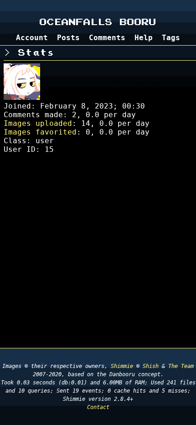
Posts (68, 37)
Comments (107, 37)
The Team (181, 366)
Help (143, 37)
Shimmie (122, 366)
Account (32, 37)
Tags (171, 37)
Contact (98, 407)
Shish (151, 366)
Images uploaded (38, 123)
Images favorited (40, 132)
